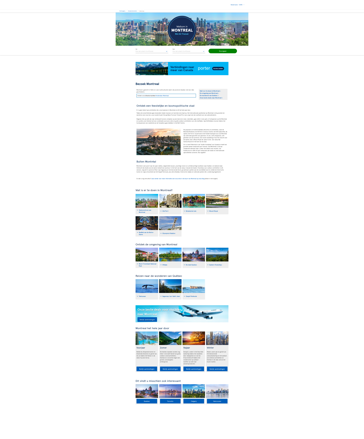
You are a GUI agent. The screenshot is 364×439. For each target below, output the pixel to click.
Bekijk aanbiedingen (147, 319)
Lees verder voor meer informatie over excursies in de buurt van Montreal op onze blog (177, 178)
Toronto (170, 401)
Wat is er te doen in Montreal (210, 91)
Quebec (147, 401)
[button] (223, 51)
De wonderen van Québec (209, 95)
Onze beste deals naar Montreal (211, 98)
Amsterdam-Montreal (162, 96)
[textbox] (152, 51)
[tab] (147, 204)
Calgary (194, 401)
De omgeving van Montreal (209, 93)
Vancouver (217, 401)
